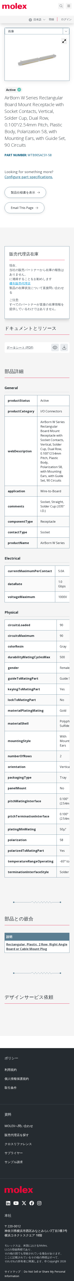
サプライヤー (14, 1153)
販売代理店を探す (17, 1135)
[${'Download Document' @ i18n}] (64, 347)
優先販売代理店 (20, 283)
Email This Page (22, 208)
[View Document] (55, 347)
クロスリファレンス (18, 1144)
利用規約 (11, 1070)
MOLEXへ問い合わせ (19, 1126)
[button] (64, 41)
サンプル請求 (14, 1162)
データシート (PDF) (20, 347)
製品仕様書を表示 (23, 192)
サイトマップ (12, 1271)
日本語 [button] (37, 19)
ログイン (66, 19)
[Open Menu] (69, 6)
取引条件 (11, 1088)
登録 (51, 19)
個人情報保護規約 (17, 1079)
